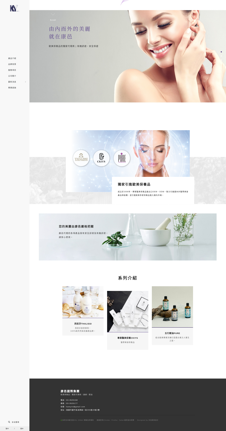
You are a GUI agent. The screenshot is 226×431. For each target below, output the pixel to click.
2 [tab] (221, 56)
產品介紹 (12, 58)
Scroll (53, 20)
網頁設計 (155, 420)
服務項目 (12, 70)
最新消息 (12, 82)
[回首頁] (14, 8)
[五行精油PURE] (172, 306)
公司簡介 (12, 76)
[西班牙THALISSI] (83, 302)
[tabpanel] (127, 56)
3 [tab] (221, 60)
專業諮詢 (12, 88)
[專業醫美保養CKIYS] (127, 311)
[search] (14, 422)
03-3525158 (72, 400)
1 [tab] (221, 51)
